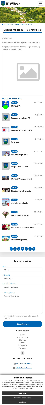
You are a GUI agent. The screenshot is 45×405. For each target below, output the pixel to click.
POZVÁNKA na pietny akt (21, 179)
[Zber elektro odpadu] (6, 202)
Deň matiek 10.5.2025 (20, 215)
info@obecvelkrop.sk (24, 368)
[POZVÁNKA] (6, 105)
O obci (22, 335)
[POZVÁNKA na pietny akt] (6, 178)
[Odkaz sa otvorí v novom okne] (22, 353)
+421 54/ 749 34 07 (23, 364)
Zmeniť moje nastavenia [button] (22, 398)
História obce (22, 337)
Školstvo (22, 340)
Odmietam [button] (22, 402)
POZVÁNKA (15, 106)
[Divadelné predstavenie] (6, 190)
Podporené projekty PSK (21, 118)
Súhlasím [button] (22, 393)
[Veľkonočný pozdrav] (6, 154)
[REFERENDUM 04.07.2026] (6, 129)
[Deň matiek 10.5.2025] (6, 214)
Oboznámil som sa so (21, 317)
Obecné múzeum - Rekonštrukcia (19, 24)
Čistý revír (15, 142)
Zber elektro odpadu (19, 203)
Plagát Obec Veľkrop (19, 167)
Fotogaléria (22, 345)
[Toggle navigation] (40, 3)
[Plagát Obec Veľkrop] (6, 166)
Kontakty (22, 348)
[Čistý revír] (6, 141)
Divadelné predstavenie (21, 191)
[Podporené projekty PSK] (6, 117)
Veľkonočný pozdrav (19, 154)
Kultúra (22, 343)
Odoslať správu (23, 324)
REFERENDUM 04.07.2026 (21, 130)
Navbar (5, 3)
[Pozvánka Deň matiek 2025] (6, 227)
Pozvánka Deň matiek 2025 (22, 227)
